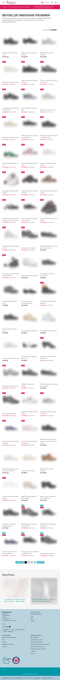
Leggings (33, 651)
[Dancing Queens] (11, 2)
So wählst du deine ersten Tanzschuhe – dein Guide (14, 600)
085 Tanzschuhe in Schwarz (9, 413)
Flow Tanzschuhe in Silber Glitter (48, 330)
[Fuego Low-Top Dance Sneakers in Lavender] (49, 399)
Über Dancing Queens (36, 614)
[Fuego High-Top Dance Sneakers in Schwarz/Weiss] (11, 261)
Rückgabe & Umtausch (8, 644)
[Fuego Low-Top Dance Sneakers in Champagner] (30, 427)
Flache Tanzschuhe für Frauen (38, 649)
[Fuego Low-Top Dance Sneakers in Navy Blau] (11, 427)
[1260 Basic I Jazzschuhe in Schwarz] (30, 372)
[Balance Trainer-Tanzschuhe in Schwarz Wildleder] (49, 484)
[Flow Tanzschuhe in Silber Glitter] (49, 317)
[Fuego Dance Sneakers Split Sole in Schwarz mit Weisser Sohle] (11, 206)
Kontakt (4, 642)
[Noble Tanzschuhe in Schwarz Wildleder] (30, 41)
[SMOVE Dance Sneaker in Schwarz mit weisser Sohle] (30, 123)
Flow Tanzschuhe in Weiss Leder (10, 358)
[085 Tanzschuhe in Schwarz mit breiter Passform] (30, 512)
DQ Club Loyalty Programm (9, 637)
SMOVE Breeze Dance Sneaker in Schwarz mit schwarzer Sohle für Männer (48, 441)
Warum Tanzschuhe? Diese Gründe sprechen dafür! (43, 600)
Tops (32, 653)
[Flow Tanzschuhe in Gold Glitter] (30, 317)
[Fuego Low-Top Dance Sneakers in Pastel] (11, 484)
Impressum (37, 678)
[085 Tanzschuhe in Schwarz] (11, 399)
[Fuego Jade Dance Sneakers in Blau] (30, 96)
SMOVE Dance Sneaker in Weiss (10, 82)
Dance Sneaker (34, 637)
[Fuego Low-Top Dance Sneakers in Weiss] (49, 151)
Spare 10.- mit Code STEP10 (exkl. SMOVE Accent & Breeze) (16, 7)
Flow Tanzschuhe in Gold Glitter (29, 330)
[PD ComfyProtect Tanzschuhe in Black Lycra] (49, 289)
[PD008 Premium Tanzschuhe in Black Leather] (49, 344)
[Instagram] (5, 627)
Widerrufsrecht (6, 678)
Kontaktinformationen (47, 678)
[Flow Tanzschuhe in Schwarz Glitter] (11, 317)
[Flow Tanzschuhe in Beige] (30, 457)
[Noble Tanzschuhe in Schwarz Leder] (11, 41)
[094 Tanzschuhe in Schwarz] (30, 234)
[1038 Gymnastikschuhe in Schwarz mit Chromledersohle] (49, 234)
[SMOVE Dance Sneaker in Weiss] (11, 68)
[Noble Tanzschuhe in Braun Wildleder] (49, 457)
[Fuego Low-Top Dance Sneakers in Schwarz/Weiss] (30, 206)
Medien (32, 621)
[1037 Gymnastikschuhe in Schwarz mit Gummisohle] (49, 372)
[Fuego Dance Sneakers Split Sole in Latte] (49, 179)
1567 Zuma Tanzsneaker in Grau (10, 386)
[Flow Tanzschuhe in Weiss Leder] (11, 344)
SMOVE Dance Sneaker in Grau (47, 110)
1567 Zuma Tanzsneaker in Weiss (29, 275)
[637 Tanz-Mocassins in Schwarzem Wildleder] (30, 289)
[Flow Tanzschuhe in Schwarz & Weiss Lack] (30, 344)
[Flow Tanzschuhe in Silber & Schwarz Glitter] (49, 261)
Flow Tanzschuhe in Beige (28, 470)
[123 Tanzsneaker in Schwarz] (49, 539)
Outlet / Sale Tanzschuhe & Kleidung (40, 644)
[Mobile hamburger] (4, 2)
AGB (26, 678)
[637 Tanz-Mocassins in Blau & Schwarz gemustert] (11, 539)
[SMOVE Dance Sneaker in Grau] (49, 96)
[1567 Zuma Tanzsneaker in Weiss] (30, 261)
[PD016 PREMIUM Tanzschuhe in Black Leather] (49, 512)
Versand (30, 678)
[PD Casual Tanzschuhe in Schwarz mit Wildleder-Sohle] (30, 539)
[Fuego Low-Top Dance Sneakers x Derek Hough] (49, 68)
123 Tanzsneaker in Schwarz (47, 553)
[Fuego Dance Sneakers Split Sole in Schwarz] (30, 179)
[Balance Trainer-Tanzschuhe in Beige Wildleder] (30, 484)
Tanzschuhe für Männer (37, 642)
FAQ (3, 639)
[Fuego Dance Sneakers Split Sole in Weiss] (30, 399)
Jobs (32, 616)
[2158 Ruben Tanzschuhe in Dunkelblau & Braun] (11, 512)
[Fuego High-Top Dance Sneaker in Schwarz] (49, 206)
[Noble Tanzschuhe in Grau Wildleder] (49, 41)
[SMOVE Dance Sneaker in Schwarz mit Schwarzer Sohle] (49, 123)
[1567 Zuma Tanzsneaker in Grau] (11, 372)
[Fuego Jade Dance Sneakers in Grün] (11, 151)
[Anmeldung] (55, 2)
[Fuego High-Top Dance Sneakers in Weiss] (11, 179)
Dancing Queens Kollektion (37, 646)
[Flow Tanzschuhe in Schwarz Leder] (11, 289)
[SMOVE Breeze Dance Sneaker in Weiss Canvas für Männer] (11, 457)
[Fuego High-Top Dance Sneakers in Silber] (11, 234)
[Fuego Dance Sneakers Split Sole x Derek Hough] (11, 96)
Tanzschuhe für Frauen (37, 639)
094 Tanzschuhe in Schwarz (28, 248)
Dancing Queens (34, 673)
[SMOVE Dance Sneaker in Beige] (11, 123)
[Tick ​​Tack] (7, 627)
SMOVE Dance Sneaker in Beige (10, 137)
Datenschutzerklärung (17, 678)
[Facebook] (3, 627)
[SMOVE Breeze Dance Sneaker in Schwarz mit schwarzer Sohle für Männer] (49, 427)
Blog (32, 618)
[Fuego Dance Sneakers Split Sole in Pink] (30, 151)
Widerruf (4, 646)
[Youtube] (9, 627)
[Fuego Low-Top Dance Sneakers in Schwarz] (30, 68)
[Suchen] (52, 2)
